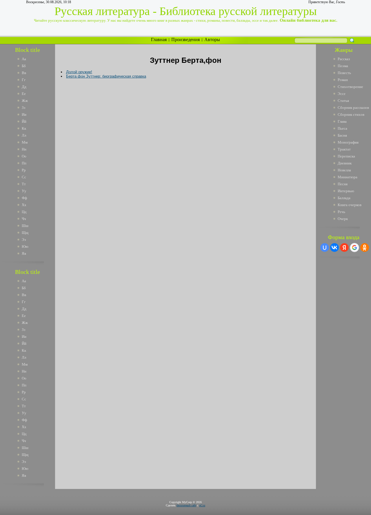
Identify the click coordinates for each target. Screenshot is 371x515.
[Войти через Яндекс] (344, 247)
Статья (343, 100)
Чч (24, 219)
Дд (24, 87)
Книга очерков (349, 205)
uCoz (202, 505)
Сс (24, 177)
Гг (24, 80)
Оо (24, 156)
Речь (341, 212)
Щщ (25, 232)
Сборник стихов (351, 114)
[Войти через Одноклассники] (364, 247)
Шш (25, 225)
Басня (342, 135)
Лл (24, 135)
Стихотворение (350, 87)
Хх (24, 205)
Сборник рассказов (353, 107)
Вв (24, 73)
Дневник (345, 163)
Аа (24, 59)
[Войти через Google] (354, 247)
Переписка (346, 156)
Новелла (344, 170)
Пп (24, 163)
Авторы (212, 39)
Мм (25, 142)
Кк (24, 128)
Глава (342, 121)
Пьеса (342, 128)
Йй (24, 121)
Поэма (343, 66)
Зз (23, 107)
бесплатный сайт (186, 505)
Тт (24, 184)
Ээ (24, 239)
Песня (343, 184)
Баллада (344, 198)
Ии (24, 114)
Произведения (185, 39)
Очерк (343, 219)
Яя (24, 253)
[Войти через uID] (324, 247)
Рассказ (344, 59)
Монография (348, 142)
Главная (159, 39)
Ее (24, 93)
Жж (25, 100)
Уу (24, 191)
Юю (25, 246)
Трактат (344, 149)
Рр (24, 170)
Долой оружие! (79, 72)
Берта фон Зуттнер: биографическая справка (106, 76)
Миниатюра (347, 177)
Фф (24, 198)
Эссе (341, 93)
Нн (24, 149)
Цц (24, 212)
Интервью (346, 191)
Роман (343, 80)
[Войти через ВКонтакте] (334, 247)
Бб (24, 66)
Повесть (344, 73)
